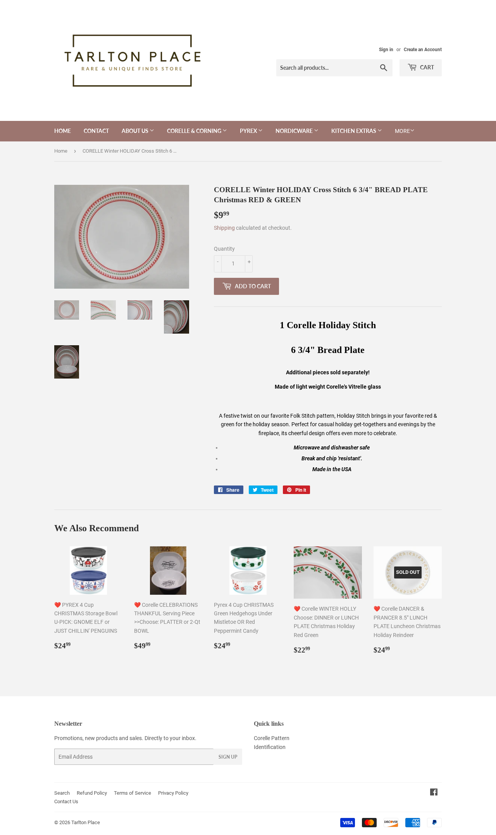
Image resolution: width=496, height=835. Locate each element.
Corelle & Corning (194, 130)
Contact (96, 130)
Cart (426, 67)
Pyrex (249, 130)
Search (62, 793)
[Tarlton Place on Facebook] (434, 793)
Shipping (224, 228)
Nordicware (295, 130)
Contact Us (66, 801)
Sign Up (228, 757)
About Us (136, 130)
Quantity (224, 249)
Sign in (386, 49)
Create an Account (423, 49)
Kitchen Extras (354, 130)
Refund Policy (92, 793)
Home (62, 130)
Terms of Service (132, 793)
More (402, 131)
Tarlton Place (85, 822)
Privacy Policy (173, 793)
